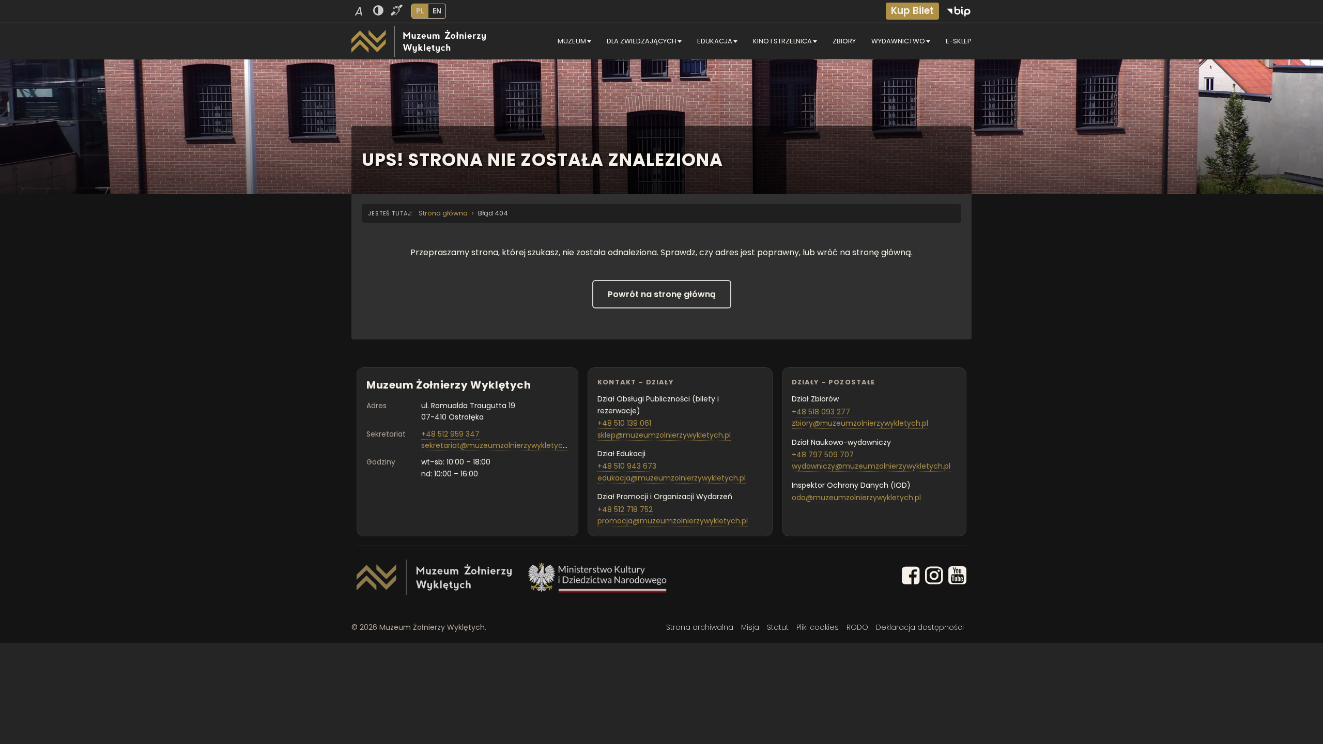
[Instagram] (934, 577)
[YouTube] (957, 577)
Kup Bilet (912, 11)
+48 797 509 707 (823, 455)
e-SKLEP (959, 41)
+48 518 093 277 (821, 412)
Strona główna (443, 213)
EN (437, 11)
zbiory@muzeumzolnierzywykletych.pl (860, 423)
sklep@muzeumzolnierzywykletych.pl (664, 435)
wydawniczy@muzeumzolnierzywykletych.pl (871, 466)
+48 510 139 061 (624, 423)
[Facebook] (911, 577)
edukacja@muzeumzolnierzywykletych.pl (671, 478)
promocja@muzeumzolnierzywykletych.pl (672, 521)
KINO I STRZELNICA (782, 41)
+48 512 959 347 (450, 434)
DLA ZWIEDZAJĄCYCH (641, 41)
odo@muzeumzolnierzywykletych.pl (856, 497)
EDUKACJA (714, 41)
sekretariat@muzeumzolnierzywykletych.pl (498, 445)
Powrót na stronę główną (662, 294)
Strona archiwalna (699, 627)
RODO (857, 627)
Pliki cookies (817, 627)
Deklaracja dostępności (920, 627)
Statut (778, 627)
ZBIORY (844, 41)
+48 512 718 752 (625, 509)
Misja (750, 627)
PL (420, 11)
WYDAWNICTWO (898, 41)
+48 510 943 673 (626, 466)
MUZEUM (572, 41)
